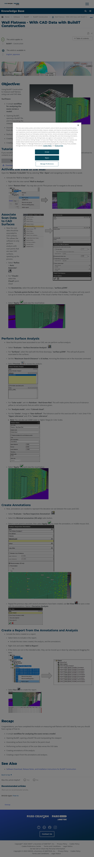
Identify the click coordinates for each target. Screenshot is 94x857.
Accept (47, 152)
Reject (47, 158)
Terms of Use (59, 146)
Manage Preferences (47, 164)
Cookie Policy (47, 146)
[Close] (78, 125)
